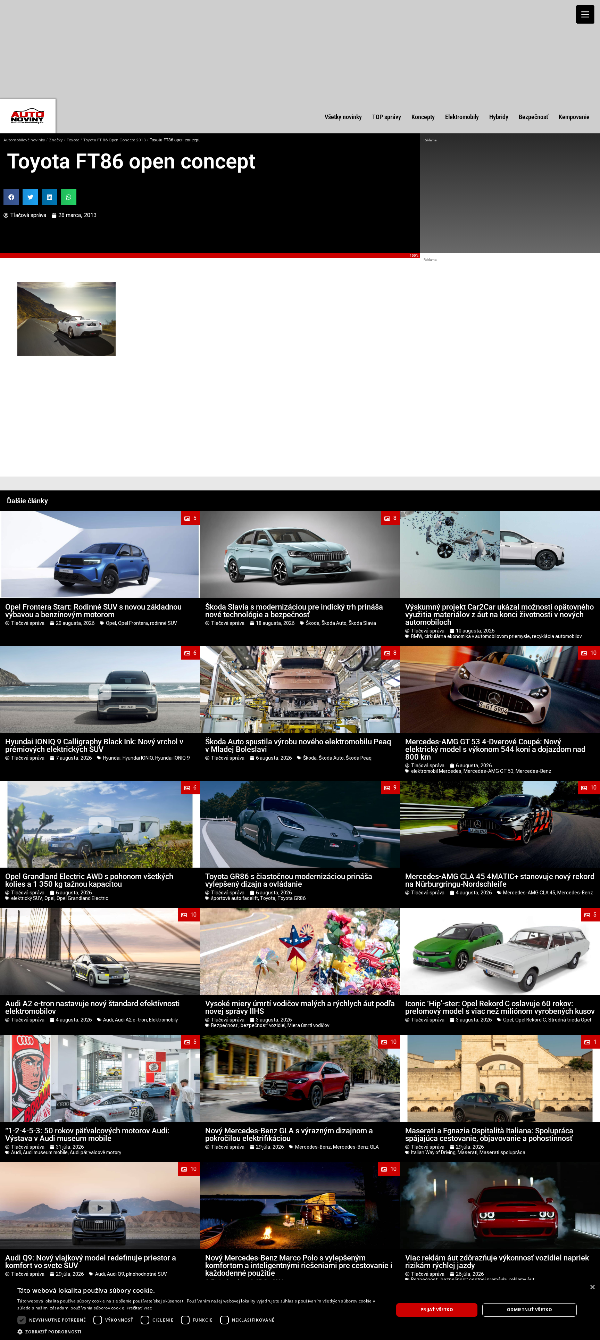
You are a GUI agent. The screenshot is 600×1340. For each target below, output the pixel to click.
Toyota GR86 (291, 898)
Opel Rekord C (530, 1020)
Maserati (467, 1152)
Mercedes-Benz (533, 771)
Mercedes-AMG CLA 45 (529, 892)
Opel (111, 623)
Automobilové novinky (24, 140)
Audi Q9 (115, 1274)
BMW (416, 636)
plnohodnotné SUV (146, 1274)
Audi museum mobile (45, 1152)
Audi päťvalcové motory (95, 1152)
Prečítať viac (139, 1308)
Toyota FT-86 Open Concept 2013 (114, 140)
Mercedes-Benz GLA (356, 1147)
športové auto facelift (234, 898)
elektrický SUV (26, 898)
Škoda (312, 623)
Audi (108, 1020)
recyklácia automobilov (557, 636)
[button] (11, 197)
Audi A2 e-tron (131, 1020)
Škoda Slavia (362, 623)
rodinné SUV (163, 623)
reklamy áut (521, 1279)
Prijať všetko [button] (436, 1310)
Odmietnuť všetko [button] (529, 1310)
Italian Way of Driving (433, 1152)
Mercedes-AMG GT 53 (489, 771)
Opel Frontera (133, 623)
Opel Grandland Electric (82, 898)
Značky (56, 140)
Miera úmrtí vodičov (308, 1025)
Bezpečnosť (225, 1025)
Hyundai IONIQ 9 (172, 758)
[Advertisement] (300, 48)
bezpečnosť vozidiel (263, 1025)
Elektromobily (163, 1020)
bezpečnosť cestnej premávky (474, 1279)
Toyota (73, 140)
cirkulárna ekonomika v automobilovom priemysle (477, 636)
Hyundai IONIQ (138, 758)
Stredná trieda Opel (569, 1020)
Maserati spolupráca (502, 1152)
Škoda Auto (334, 623)
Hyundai (111, 758)
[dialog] (300, 1310)
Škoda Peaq (359, 758)
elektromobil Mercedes (436, 771)
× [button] (592, 1287)
